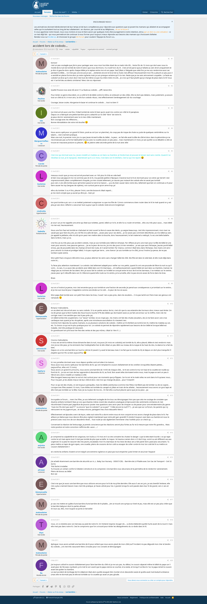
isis (41, 120)
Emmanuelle (41, 316)
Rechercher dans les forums (59, 16)
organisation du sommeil (96, 49)
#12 (171, 358)
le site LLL (52, 37)
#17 (171, 500)
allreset (41, 470)
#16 (171, 479)
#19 (171, 540)
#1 (172, 59)
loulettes (41, 184)
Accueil (37, 12)
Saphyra (41, 371)
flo (41, 573)
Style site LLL (39, 597)
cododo (67, 49)
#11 (171, 336)
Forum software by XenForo (103, 602)
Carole (41, 163)
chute (61, 49)
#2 (172, 86)
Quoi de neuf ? (60, 12)
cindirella (41, 211)
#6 (172, 171)
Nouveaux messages (40, 16)
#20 (171, 560)
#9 (172, 283)
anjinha (41, 445)
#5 (172, 151)
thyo (41, 532)
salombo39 (41, 348)
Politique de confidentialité (149, 597)
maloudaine (38, 49)
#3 (172, 108)
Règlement (134, 597)
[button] (68, 12)
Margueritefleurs (41, 142)
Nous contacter (122, 597)
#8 (172, 219)
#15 (171, 457)
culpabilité (75, 49)
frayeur (83, 49)
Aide (162, 597)
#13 (171, 395)
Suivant (43, 54)
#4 (172, 128)
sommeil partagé (112, 49)
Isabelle (41, 231)
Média (74, 12)
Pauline (41, 98)
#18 (171, 520)
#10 (171, 304)
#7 (172, 198)
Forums (47, 12)
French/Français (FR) (55, 597)
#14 (171, 433)
